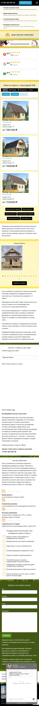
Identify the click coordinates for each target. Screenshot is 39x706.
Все (31, 90)
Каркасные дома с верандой (25, 214)
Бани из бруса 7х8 (26, 218)
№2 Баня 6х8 (6, 194)
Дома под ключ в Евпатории (22, 35)
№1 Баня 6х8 (6, 122)
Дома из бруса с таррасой (13, 209)
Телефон (4, 596)
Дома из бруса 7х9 (11, 214)
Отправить (6, 635)
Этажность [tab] (23, 90)
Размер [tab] (13, 90)
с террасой (6, 94)
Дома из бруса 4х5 (28, 209)
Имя (3, 589)
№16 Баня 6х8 (7, 158)
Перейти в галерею (19, 283)
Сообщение (5, 611)
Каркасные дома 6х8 (13, 218)
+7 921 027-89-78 (8, 3)
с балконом (15, 94)
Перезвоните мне (25, 2)
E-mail (3, 603)
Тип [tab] (6, 90)
